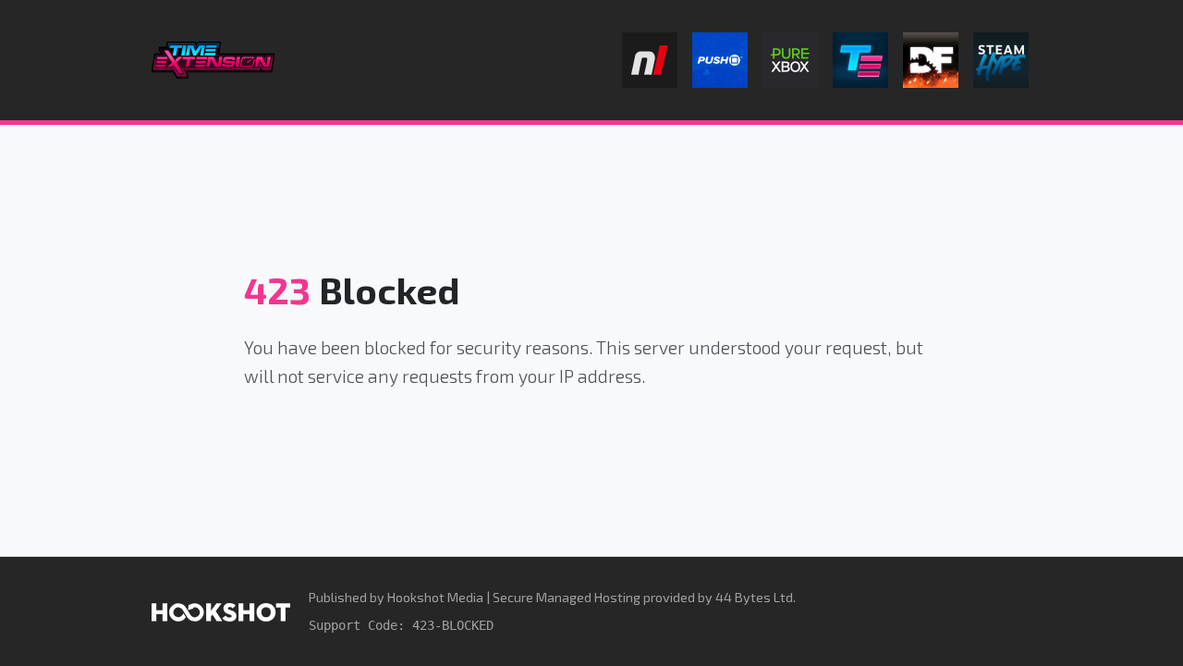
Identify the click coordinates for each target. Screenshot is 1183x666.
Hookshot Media (435, 597)
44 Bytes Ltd (754, 597)
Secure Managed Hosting (566, 597)
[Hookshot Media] (221, 611)
